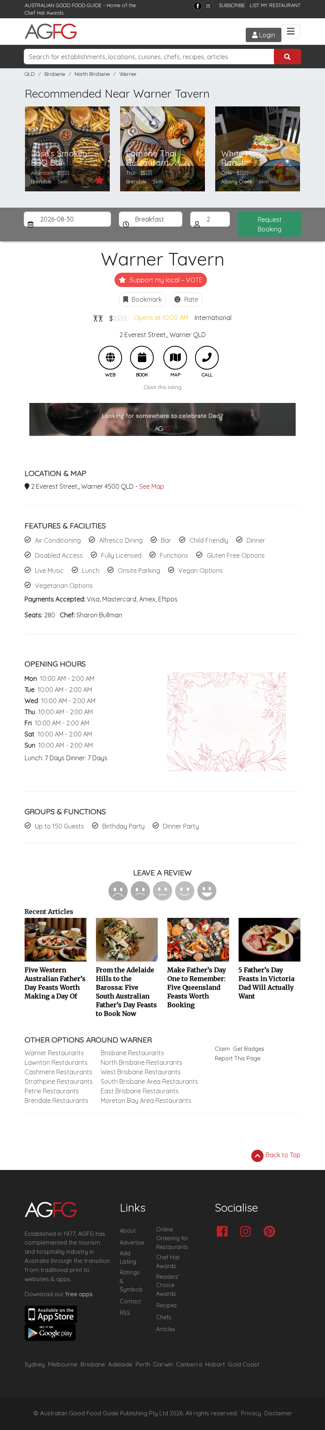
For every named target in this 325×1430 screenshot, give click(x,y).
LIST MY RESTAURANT (275, 5)
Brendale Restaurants (56, 1100)
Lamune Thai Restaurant (151, 158)
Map (175, 358)
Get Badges (248, 1048)
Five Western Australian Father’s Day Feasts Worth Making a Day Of (55, 983)
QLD (30, 74)
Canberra (189, 1364)
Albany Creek (236, 181)
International (213, 318)
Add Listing (128, 1258)
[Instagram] (208, 6)
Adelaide (120, 1364)
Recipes (166, 1305)
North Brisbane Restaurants (141, 1062)
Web (110, 358)
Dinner (256, 540)
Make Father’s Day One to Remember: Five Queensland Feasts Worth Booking (196, 987)
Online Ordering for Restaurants (172, 1238)
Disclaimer (278, 1413)
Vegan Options (200, 570)
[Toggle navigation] (290, 32)
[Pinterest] (271, 1232)
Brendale (41, 181)
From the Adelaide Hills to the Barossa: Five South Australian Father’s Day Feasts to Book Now (126, 992)
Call (207, 358)
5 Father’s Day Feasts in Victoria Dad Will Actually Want (266, 983)
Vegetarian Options (64, 586)
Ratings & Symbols (131, 1281)
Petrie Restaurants (52, 1091)
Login (266, 35)
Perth (143, 1364)
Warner (128, 74)
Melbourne (62, 1364)
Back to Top (282, 1155)
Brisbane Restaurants (132, 1053)
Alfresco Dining (121, 540)
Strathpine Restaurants (59, 1081)
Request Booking (270, 224)
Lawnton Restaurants (56, 1062)
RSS (125, 1312)
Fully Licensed (121, 555)
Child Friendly (208, 540)
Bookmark (146, 299)
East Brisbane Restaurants (140, 1091)
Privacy (251, 1413)
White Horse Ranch (244, 158)
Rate (190, 299)
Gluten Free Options (235, 555)
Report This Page (237, 1058)
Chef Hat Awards (44, 13)
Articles (165, 1329)
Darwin (163, 1364)
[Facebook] (197, 6)
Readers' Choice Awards (167, 1285)
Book (142, 358)
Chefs (163, 1317)
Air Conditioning (58, 540)
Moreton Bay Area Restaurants (146, 1100)
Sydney (35, 1364)
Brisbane (54, 74)
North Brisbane (92, 74)
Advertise (132, 1242)
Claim (222, 1048)
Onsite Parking (139, 570)
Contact (130, 1301)
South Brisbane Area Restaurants (149, 1081)
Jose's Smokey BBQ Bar (59, 158)
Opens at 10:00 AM (161, 318)
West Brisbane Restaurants (141, 1072)
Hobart (215, 1364)
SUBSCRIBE (232, 5)
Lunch (90, 570)
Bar (166, 540)
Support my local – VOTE (165, 280)
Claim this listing (163, 387)
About (128, 1230)
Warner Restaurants (54, 1053)
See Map (151, 486)
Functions (174, 555)
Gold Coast (243, 1364)
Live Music (49, 570)
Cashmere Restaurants (58, 1072)
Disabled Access (59, 555)
